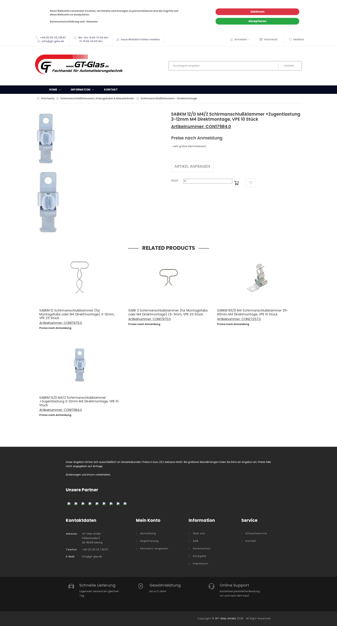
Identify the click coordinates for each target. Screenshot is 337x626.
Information (80, 89)
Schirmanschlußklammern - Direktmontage (169, 98)
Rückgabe (199, 556)
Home (53, 89)
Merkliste (298, 39)
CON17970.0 (162, 319)
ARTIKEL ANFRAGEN (192, 166)
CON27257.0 (251, 319)
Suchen (289, 65)
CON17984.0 (73, 410)
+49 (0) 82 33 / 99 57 (53, 37)
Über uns (199, 533)
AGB (195, 541)
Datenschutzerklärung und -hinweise (74, 21)
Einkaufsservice (256, 533)
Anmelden (240, 39)
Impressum (200, 563)
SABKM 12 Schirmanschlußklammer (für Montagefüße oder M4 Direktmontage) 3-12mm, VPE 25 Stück (77, 314)
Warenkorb (270, 39)
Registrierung (149, 541)
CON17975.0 (73, 323)
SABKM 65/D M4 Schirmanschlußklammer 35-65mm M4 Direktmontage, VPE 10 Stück (252, 312)
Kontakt (111, 89)
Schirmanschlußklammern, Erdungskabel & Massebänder (97, 98)
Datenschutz (202, 548)
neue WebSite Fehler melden (140, 39)
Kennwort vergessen (154, 548)
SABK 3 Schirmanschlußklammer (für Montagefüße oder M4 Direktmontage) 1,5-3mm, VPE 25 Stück (168, 312)
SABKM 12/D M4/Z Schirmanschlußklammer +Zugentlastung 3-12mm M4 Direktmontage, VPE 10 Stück (78, 401)
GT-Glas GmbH (225, 618)
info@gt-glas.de (53, 41)
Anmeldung (148, 533)
